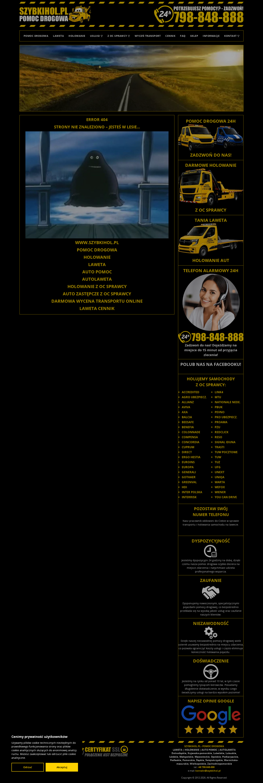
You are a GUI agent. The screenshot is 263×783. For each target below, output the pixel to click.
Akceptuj (62, 767)
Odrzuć (27, 767)
